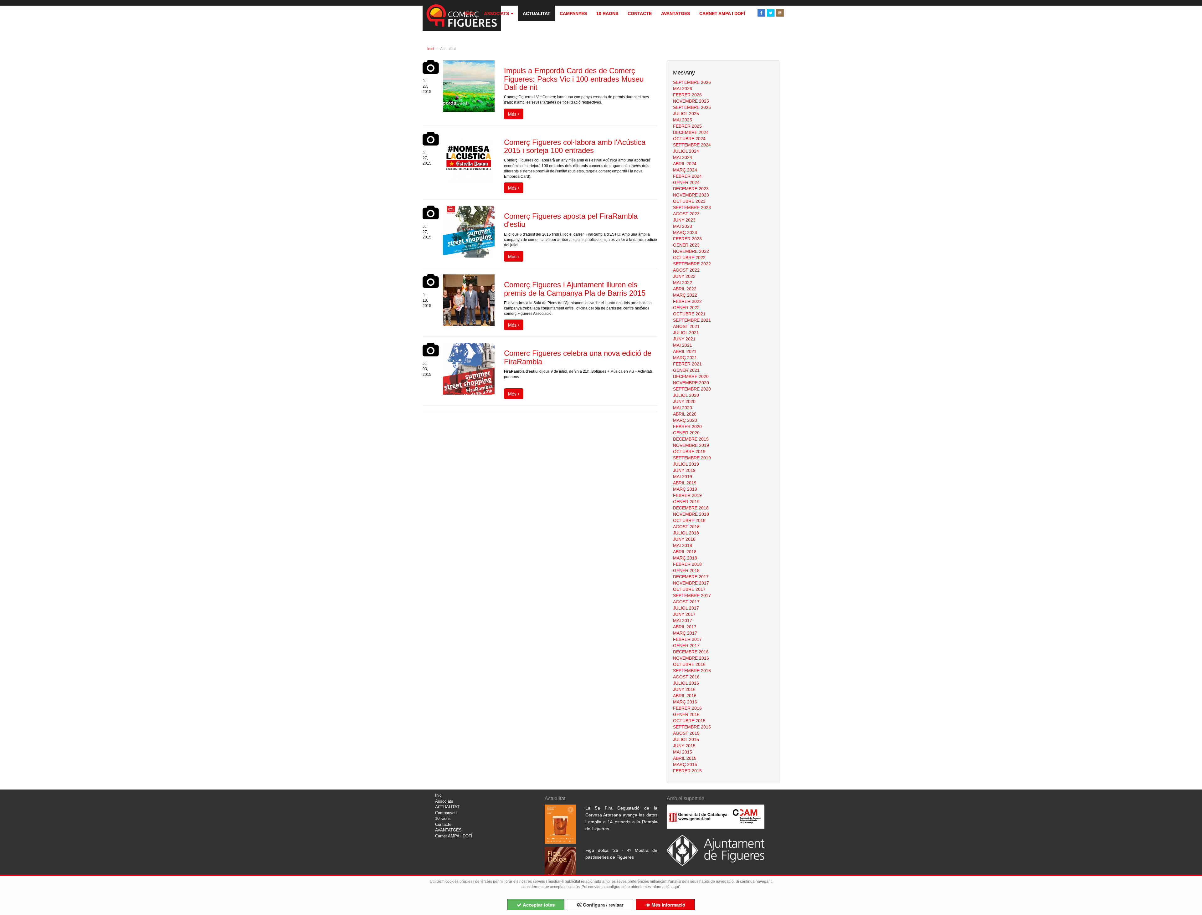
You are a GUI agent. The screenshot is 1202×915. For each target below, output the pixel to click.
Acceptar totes (538, 904)
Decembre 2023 (691, 188)
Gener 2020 (686, 432)
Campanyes (573, 13)
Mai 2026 (682, 88)
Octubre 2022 (689, 257)
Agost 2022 (686, 270)
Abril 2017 (684, 626)
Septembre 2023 (692, 207)
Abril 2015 (684, 758)
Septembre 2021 (692, 320)
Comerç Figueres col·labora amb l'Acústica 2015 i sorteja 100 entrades (574, 146)
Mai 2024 (682, 157)
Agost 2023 (686, 213)
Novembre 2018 (691, 514)
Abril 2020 (684, 414)
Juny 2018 (684, 539)
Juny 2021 (684, 338)
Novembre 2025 (691, 101)
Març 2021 (685, 357)
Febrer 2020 (687, 426)
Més (513, 114)
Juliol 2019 (686, 464)
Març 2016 (685, 701)
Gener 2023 (686, 245)
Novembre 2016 (691, 658)
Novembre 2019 (691, 445)
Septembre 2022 (692, 263)
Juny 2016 (684, 689)
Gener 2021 (686, 370)
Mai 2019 (682, 476)
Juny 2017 (684, 614)
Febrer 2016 (687, 708)
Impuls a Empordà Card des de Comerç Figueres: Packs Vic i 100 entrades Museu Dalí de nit (574, 78)
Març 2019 (685, 489)
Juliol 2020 (686, 395)
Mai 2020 (682, 407)
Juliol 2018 (686, 532)
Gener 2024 (686, 182)
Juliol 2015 (686, 739)
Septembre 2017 (692, 595)
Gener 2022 (686, 307)
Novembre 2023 (691, 194)
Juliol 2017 (686, 608)
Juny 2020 (684, 401)
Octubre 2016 (689, 664)
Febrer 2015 (687, 770)
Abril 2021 (684, 351)
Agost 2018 (686, 526)
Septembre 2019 (692, 457)
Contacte (640, 13)
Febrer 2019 (687, 495)
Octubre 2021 (689, 313)
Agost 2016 (686, 676)
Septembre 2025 (692, 107)
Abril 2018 (684, 551)
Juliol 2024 (686, 151)
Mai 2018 (682, 545)
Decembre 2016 (691, 651)
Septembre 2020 (692, 388)
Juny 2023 (684, 219)
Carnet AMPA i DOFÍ (722, 13)
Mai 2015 (682, 751)
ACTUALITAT (536, 13)
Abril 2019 (684, 482)
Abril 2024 (684, 163)
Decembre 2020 (691, 376)
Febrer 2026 (687, 94)
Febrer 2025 (687, 126)
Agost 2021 (686, 326)
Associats (497, 13)
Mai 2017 (682, 620)
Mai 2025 (682, 119)
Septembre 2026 (692, 82)
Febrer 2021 (687, 363)
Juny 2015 (684, 745)
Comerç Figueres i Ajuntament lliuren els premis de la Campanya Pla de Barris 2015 (574, 288)
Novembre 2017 (691, 582)
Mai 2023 (682, 226)
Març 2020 (685, 420)
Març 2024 (685, 169)
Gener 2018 (686, 570)
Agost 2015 (686, 733)
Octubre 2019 (689, 451)
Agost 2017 (686, 601)
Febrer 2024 (687, 176)
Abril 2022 (684, 288)
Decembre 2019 (691, 439)
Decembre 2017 (691, 576)
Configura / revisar (603, 904)
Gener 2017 (686, 645)
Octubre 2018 (689, 520)
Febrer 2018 (687, 564)
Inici (470, 13)
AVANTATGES (675, 13)
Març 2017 (685, 633)
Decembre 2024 (691, 132)
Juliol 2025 (686, 113)
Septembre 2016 (692, 670)
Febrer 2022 (687, 301)
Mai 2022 (682, 282)
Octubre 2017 (689, 589)
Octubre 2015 (689, 720)
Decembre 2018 (691, 507)
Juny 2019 (684, 470)
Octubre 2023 (689, 201)
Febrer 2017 (687, 639)
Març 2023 (685, 232)
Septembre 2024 (692, 144)
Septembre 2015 (692, 726)
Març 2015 (685, 764)
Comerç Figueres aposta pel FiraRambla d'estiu (571, 220)
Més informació (667, 904)
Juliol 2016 (686, 683)
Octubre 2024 (689, 138)
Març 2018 (685, 557)
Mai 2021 (682, 345)
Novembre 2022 (691, 251)
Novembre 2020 (691, 382)
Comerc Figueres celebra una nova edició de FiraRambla (577, 357)
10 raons (607, 13)
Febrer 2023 (687, 238)
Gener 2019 (686, 501)
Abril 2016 (684, 695)
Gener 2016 (686, 714)
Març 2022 (685, 295)
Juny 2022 (684, 276)
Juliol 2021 (686, 332)
